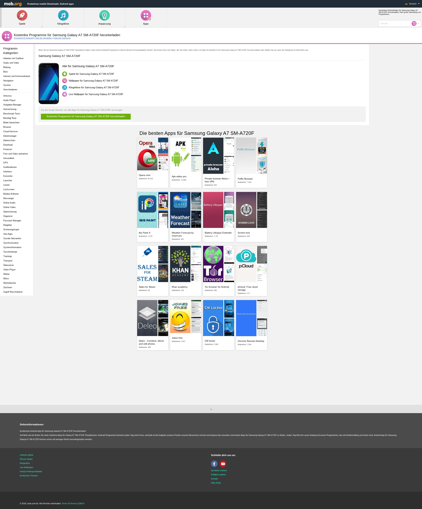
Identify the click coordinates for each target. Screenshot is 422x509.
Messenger (8, 198)
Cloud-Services (10, 131)
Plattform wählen (218, 475)
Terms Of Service (69, 503)
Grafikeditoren (10, 167)
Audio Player (9, 100)
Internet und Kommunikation (16, 76)
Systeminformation (12, 247)
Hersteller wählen (219, 470)
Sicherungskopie (11, 229)
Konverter (8, 176)
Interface (7, 171)
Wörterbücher (9, 283)
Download (8, 145)
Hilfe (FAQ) (216, 483)
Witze (6, 278)
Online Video (9, 207)
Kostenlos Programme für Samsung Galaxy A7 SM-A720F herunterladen (86, 116)
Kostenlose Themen (29, 476)
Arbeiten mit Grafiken (13, 58)
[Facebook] (215, 466)
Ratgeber (7, 225)
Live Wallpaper (26, 467)
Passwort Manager (12, 220)
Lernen (6, 185)
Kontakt (214, 479)
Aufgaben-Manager (12, 104)
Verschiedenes (10, 89)
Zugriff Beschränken (13, 292)
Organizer (8, 216)
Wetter (6, 274)
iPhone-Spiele (26, 459)
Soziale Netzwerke (12, 238)
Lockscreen (8, 189)
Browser (7, 127)
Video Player (9, 269)
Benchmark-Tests (11, 113)
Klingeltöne (25, 463)
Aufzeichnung (9, 109)
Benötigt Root (9, 118)
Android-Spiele (26, 455)
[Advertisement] (17, 350)
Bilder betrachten (11, 122)
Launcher (7, 180)
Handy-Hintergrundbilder (31, 471)
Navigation (8, 80)
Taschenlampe (10, 252)
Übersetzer (8, 265)
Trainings (7, 256)
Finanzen (7, 149)
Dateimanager (9, 136)
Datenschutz (9, 140)
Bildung (6, 67)
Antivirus (7, 96)
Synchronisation (11, 243)
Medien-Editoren (11, 194)
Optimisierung (9, 211)
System (7, 85)
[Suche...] (415, 23)
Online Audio (9, 203)
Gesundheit (8, 158)
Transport (7, 260)
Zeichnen (7, 287)
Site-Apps (8, 234)
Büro (5, 71)
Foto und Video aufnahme (15, 154)
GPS (5, 162)
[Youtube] (224, 466)
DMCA (81, 503)
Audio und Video (11, 63)
